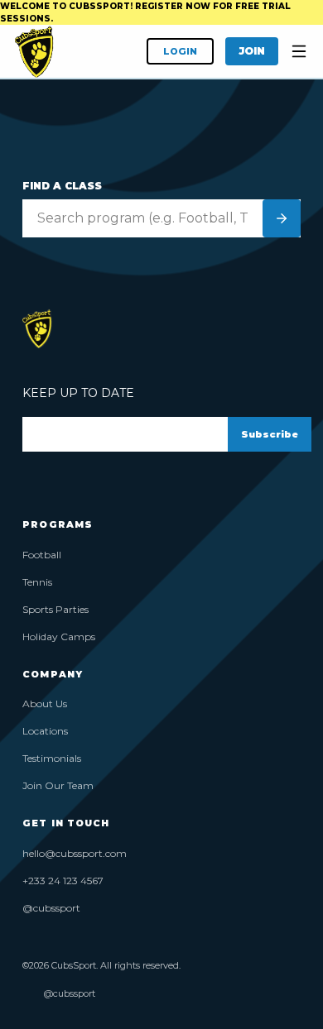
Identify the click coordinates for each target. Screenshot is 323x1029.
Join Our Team (58, 785)
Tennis (37, 582)
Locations (45, 731)
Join (252, 51)
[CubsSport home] (34, 51)
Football (41, 554)
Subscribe (269, 434)
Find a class (62, 185)
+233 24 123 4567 (63, 880)
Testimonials (51, 758)
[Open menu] (299, 51)
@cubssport (51, 908)
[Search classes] (282, 218)
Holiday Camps (58, 636)
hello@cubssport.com (74, 853)
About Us (44, 703)
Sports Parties (55, 609)
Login (180, 51)
